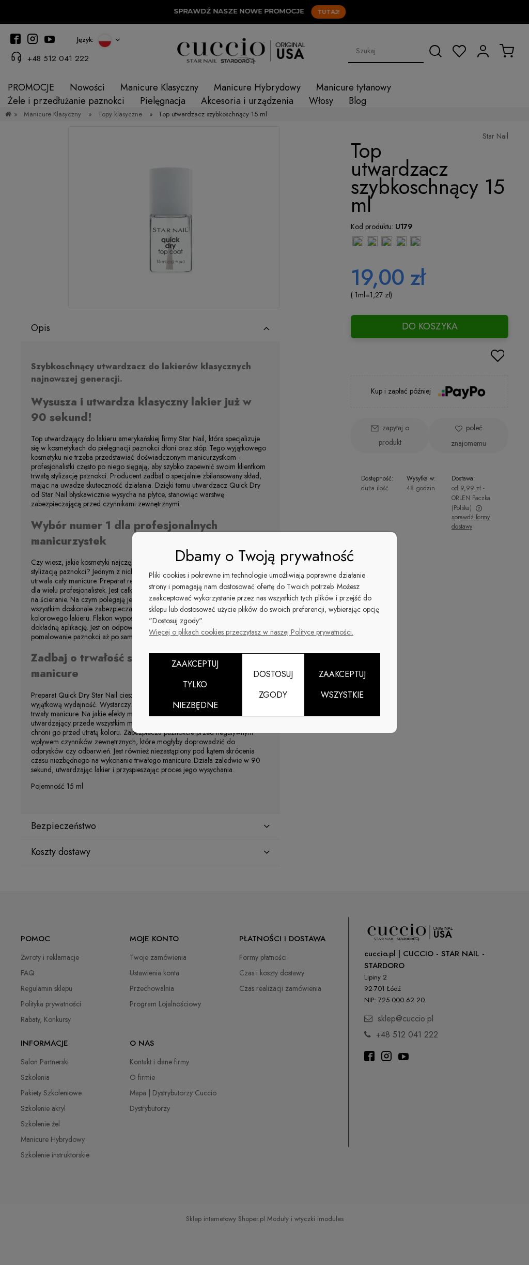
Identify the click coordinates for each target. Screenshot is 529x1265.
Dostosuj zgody (273, 684)
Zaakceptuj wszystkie (342, 684)
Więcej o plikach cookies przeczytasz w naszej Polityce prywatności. (251, 632)
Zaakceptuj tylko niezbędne (195, 684)
